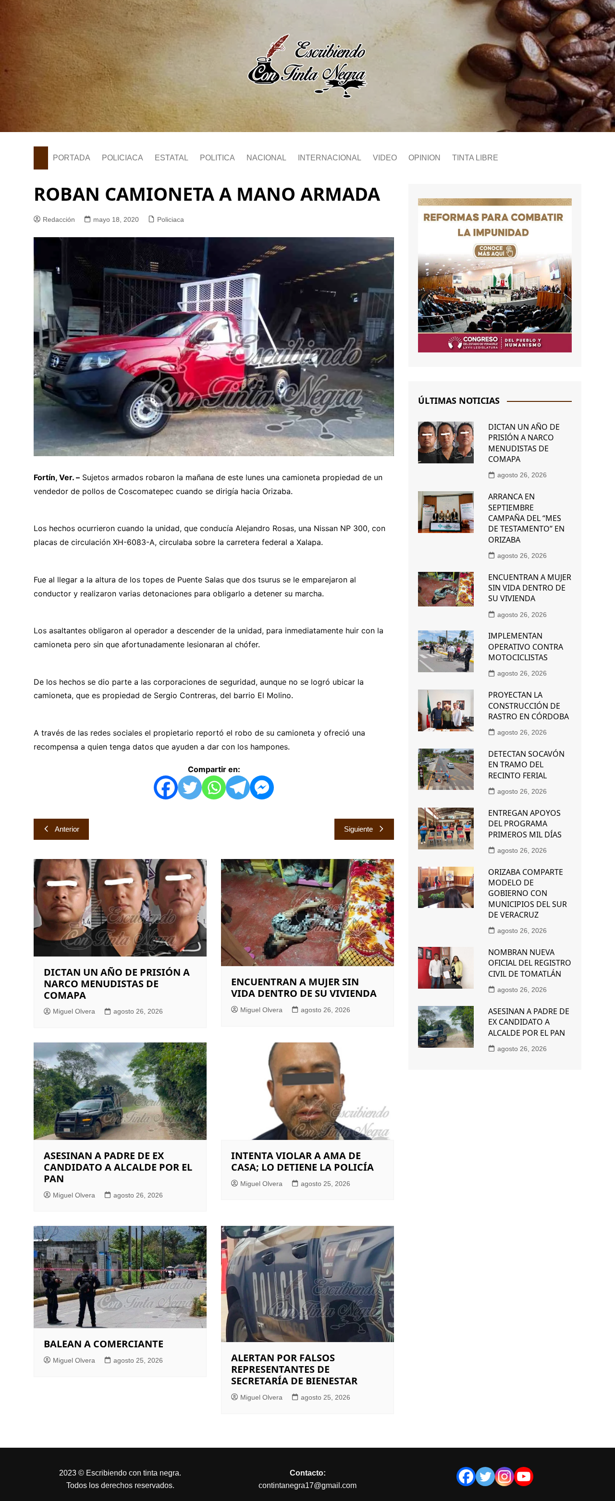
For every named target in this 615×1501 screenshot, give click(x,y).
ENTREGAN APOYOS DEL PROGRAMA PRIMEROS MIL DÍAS (525, 824)
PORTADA (71, 158)
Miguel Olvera (74, 1011)
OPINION (424, 158)
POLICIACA (122, 158)
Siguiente (358, 829)
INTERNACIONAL (329, 158)
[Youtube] (523, 1476)
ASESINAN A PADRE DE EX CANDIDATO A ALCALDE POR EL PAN (118, 1167)
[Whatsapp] (214, 787)
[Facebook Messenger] (262, 787)
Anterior (67, 829)
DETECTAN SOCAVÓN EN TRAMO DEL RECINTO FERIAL (526, 765)
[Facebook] (166, 787)
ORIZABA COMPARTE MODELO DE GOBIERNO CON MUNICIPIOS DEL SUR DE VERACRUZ (527, 893)
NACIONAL (266, 158)
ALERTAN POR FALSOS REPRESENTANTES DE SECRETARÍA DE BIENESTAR (294, 1369)
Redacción (59, 219)
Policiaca (170, 219)
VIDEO (385, 158)
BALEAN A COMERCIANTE (103, 1343)
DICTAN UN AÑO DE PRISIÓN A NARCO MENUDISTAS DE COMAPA (117, 984)
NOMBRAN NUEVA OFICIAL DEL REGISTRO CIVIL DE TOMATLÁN (529, 963)
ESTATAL (171, 158)
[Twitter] (190, 787)
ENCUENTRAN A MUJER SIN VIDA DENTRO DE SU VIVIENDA (304, 987)
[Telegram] (238, 787)
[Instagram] (504, 1476)
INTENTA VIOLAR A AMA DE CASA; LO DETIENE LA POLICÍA (302, 1161)
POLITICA (217, 158)
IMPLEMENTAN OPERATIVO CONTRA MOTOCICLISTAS (525, 646)
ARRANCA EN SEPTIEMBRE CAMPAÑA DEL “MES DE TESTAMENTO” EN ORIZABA (526, 518)
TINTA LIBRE (475, 158)
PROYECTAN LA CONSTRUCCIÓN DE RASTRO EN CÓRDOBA (528, 706)
